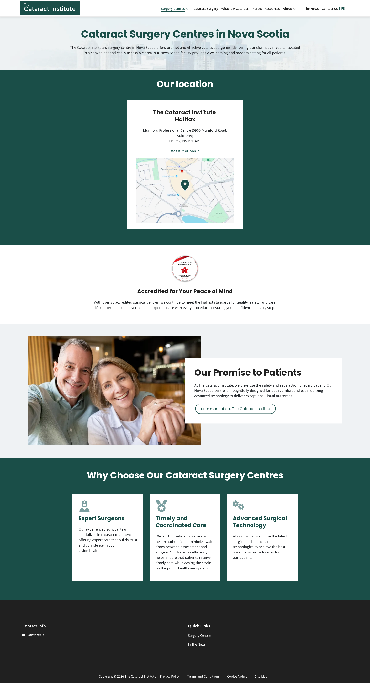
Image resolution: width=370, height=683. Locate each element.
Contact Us (330, 9)
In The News (310, 9)
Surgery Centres (173, 9)
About (287, 9)
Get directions (183, 151)
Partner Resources (266, 9)
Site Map (261, 676)
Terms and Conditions (203, 676)
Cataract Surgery (205, 9)
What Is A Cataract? (235, 9)
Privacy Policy (170, 676)
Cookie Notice (237, 676)
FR (343, 8)
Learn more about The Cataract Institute (235, 408)
